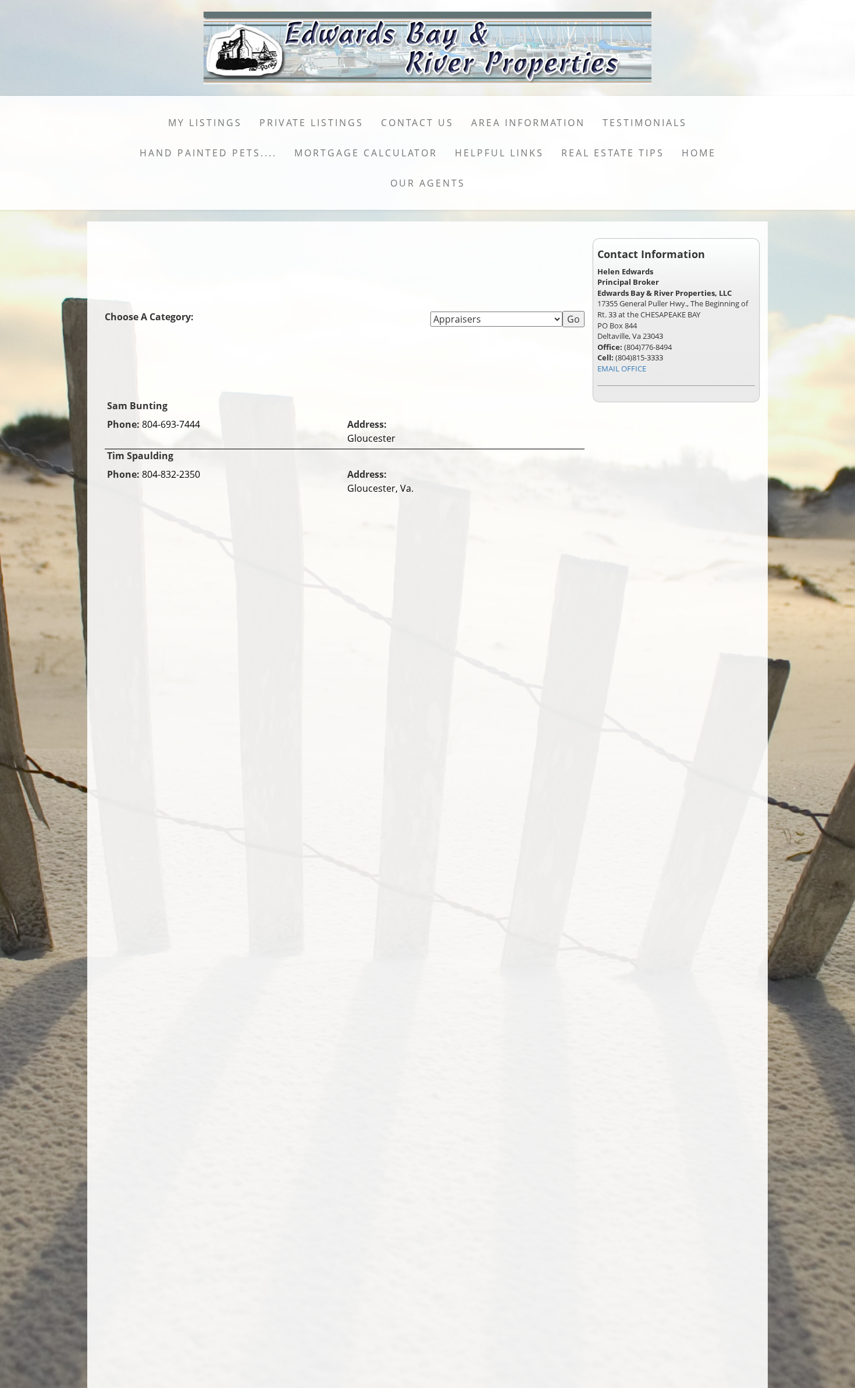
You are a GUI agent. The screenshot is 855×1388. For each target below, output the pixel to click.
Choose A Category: (150, 316)
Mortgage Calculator (365, 152)
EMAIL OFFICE (621, 368)
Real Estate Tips (612, 152)
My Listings (205, 122)
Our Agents (427, 183)
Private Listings (311, 122)
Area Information (528, 122)
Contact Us (417, 122)
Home (699, 152)
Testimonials (645, 122)
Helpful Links (499, 152)
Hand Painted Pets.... (208, 152)
